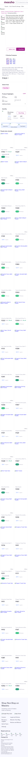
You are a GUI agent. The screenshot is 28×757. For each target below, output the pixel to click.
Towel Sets (4, 13)
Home (2, 11)
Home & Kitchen (9, 11)
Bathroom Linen (19, 11)
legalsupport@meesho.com (6, 752)
